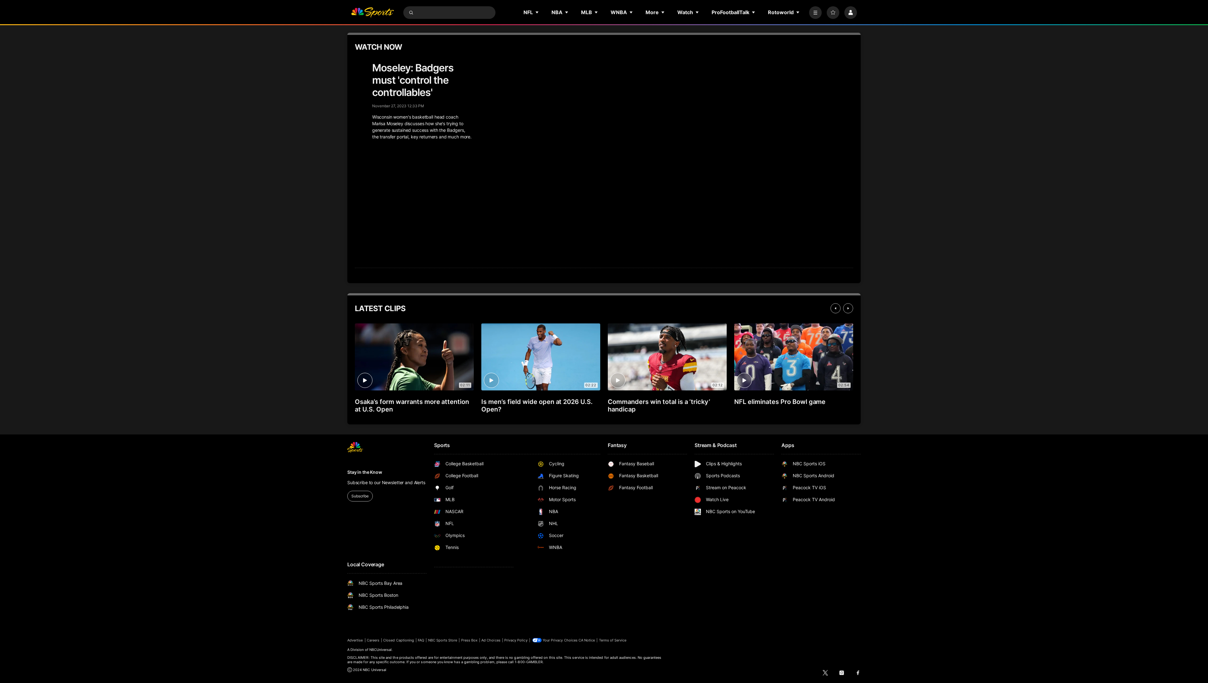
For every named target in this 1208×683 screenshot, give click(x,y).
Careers (373, 640)
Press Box (469, 640)
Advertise (355, 640)
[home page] (372, 13)
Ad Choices (491, 640)
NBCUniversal (380, 649)
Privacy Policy (516, 640)
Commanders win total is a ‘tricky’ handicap (659, 405)
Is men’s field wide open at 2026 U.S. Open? (537, 405)
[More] (815, 12)
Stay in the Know (364, 472)
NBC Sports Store (442, 640)
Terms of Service (613, 640)
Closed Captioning (398, 640)
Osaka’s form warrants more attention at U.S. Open (412, 405)
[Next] (848, 308)
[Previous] (835, 308)
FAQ (421, 640)
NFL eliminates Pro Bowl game (779, 402)
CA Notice (587, 640)
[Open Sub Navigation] (537, 12)
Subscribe (360, 496)
